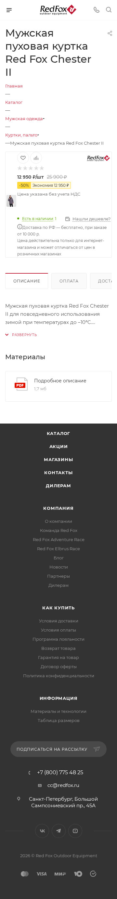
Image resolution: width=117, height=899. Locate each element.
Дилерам (58, 485)
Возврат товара (58, 648)
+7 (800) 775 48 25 (60, 772)
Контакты (58, 472)
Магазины (58, 459)
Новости (58, 567)
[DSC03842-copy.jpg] (11, 201)
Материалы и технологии (58, 711)
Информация (59, 698)
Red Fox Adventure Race (58, 539)
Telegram (59, 831)
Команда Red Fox (58, 530)
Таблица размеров (59, 720)
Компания (58, 508)
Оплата (69, 281)
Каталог (59, 433)
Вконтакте (42, 831)
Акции (58, 446)
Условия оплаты (58, 630)
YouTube (75, 831)
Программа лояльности (58, 639)
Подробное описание (60, 381)
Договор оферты (59, 666)
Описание (26, 281)
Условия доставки (58, 620)
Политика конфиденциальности (58, 675)
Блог (59, 557)
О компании (58, 521)
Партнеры (58, 576)
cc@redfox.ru (63, 785)
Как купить (58, 607)
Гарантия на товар (58, 657)
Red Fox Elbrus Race (58, 548)
